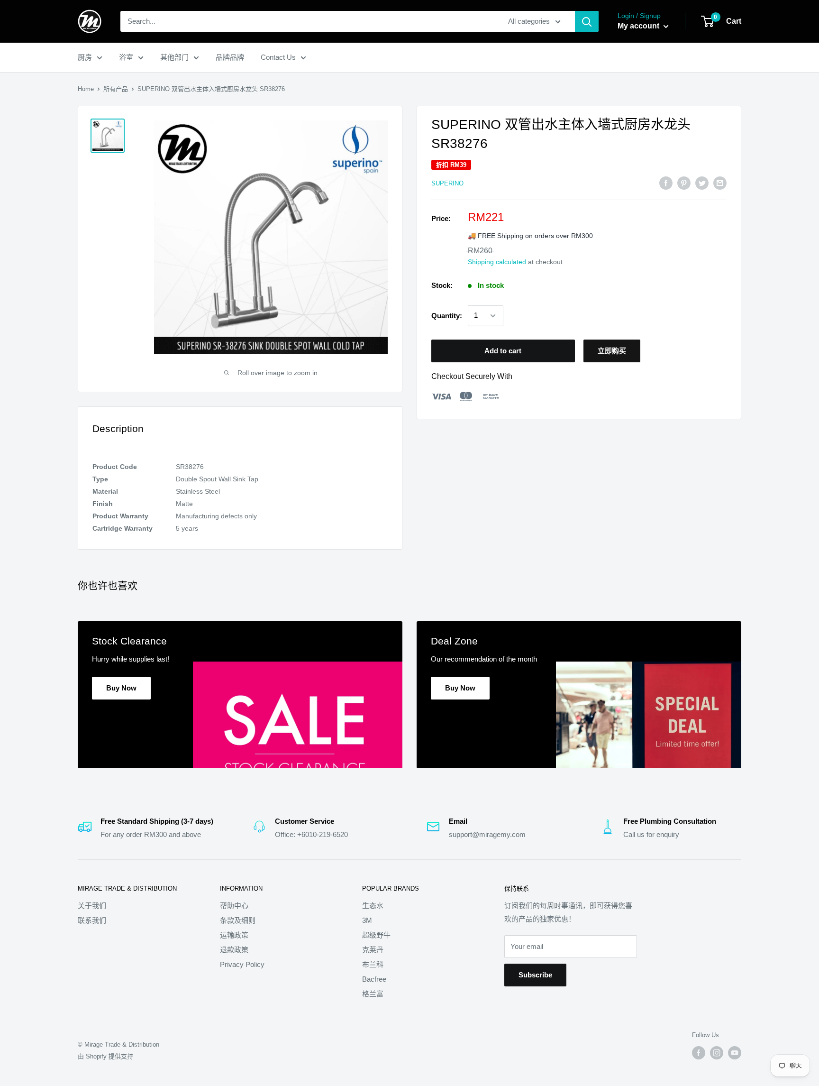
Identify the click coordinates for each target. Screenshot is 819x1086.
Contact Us (278, 57)
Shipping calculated (497, 262)
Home (86, 88)
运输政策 (234, 935)
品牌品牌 (230, 57)
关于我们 (92, 906)
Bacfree (374, 979)
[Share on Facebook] (666, 183)
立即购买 (612, 351)
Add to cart (502, 351)
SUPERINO (447, 183)
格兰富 (372, 994)
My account (639, 26)
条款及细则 (237, 920)
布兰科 (372, 964)
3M (367, 920)
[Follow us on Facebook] (698, 1052)
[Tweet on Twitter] (702, 183)
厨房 (85, 57)
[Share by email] (720, 183)
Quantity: (446, 316)
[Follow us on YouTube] (734, 1052)
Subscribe (535, 975)
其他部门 (174, 57)
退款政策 (234, 950)
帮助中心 (234, 906)
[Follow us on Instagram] (716, 1052)
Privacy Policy (242, 964)
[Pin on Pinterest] (684, 183)
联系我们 (92, 920)
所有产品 (115, 88)
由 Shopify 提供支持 (105, 1056)
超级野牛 (376, 935)
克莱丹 (372, 950)
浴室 (126, 57)
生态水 (372, 906)
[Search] (587, 21)
